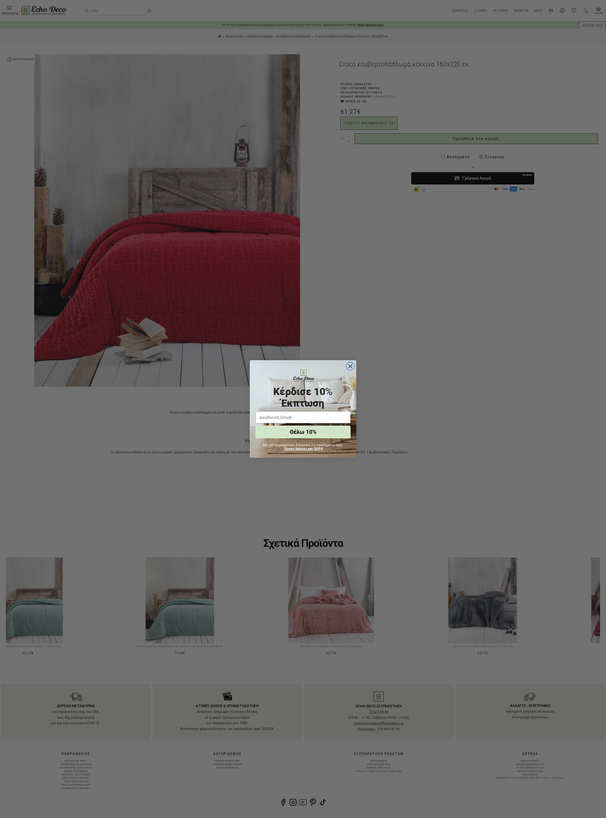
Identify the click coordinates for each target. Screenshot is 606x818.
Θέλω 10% (303, 432)
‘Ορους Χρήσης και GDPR (303, 449)
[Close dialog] (350, 366)
